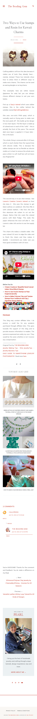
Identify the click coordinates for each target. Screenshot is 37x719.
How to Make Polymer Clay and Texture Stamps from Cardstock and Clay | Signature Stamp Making (19, 298)
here (24, 356)
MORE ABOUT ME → (18, 672)
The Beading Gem (17, 6)
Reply (5, 518)
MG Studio (30, 715)
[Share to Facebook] (16, 364)
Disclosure (6, 315)
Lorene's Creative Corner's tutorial (15, 201)
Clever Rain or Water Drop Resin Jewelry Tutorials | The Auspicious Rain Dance (19, 452)
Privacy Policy (10, 710)
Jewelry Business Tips (11, 351)
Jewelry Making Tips (10, 348)
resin (24, 39)
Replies (9, 523)
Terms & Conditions (23, 710)
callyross (13, 512)
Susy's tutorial (15, 104)
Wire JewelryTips (26, 348)
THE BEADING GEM (21, 345)
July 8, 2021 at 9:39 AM (16, 515)
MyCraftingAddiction (21, 110)
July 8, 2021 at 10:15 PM (20, 532)
